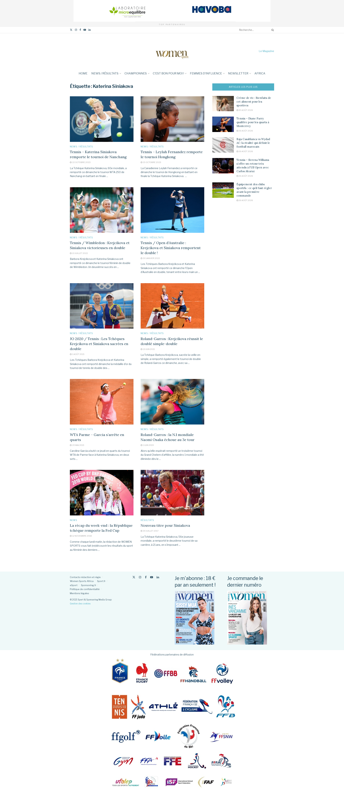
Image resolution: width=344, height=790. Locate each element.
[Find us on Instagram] (76, 30)
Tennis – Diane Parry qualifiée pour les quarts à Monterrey (252, 122)
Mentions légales (79, 593)
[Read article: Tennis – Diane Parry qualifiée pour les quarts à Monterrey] (223, 124)
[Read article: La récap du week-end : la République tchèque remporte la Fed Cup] (101, 492)
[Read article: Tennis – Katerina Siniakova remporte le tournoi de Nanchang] (101, 119)
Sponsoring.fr (88, 585)
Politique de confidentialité (85, 589)
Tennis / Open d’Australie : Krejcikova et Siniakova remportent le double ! (171, 247)
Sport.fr (101, 581)
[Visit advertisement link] (172, 11)
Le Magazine (266, 51)
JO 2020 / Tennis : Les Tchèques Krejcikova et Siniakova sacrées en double (99, 343)
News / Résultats (104, 73)
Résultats (147, 520)
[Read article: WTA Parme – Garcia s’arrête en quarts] (101, 402)
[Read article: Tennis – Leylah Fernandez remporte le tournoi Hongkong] (172, 119)
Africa (259, 73)
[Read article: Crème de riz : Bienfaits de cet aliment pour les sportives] (223, 103)
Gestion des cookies (80, 603)
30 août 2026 (245, 110)
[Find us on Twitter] (71, 30)
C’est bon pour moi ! (168, 73)
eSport (73, 585)
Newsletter (238, 73)
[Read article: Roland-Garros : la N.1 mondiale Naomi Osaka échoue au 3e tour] (172, 402)
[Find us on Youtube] (84, 30)
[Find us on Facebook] (80, 30)
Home (83, 73)
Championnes (136, 73)
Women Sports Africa (82, 581)
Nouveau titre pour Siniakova (165, 525)
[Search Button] (272, 30)
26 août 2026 (245, 130)
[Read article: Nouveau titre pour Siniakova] (172, 492)
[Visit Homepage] (172, 51)
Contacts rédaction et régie (85, 577)
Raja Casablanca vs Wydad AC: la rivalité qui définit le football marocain (253, 142)
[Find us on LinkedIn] (90, 30)
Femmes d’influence (206, 73)
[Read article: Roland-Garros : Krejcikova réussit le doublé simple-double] (172, 306)
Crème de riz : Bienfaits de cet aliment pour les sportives (253, 101)
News (73, 520)
